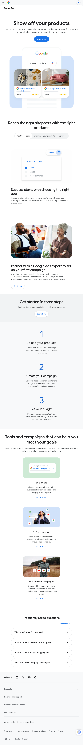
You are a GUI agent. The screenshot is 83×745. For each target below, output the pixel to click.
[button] (41, 632)
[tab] (23, 136)
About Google (23, 731)
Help (10, 739)
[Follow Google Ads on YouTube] (29, 677)
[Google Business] (8, 2)
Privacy (52, 731)
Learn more (41, 497)
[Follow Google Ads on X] (23, 677)
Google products (39, 731)
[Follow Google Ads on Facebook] (35, 677)
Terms (60, 731)
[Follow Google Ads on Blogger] (17, 677)
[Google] (8, 731)
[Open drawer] (3, 2)
